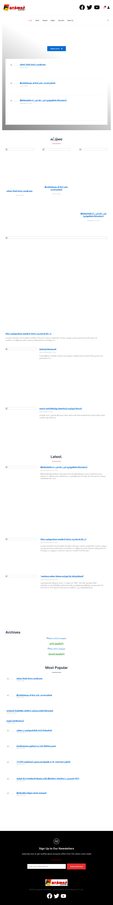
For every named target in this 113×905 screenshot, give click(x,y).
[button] (108, 20)
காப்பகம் (61, 20)
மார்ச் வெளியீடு (56, 643)
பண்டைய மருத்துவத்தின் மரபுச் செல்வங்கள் (34, 730)
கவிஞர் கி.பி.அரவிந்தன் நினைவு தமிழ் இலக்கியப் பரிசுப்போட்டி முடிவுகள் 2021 (48, 778)
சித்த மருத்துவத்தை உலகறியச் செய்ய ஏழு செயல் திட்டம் (28, 333)
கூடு (30, 20)
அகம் (37, 20)
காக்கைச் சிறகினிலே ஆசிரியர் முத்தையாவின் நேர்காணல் (30, 711)
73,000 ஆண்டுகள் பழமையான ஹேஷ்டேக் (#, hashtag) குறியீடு (43, 762)
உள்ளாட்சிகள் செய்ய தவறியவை (33, 64)
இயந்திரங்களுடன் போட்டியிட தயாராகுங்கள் (37, 83)
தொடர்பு (70, 20)
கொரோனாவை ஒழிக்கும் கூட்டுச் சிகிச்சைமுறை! (36, 746)
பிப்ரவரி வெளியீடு (56, 654)
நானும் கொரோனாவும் (15, 721)
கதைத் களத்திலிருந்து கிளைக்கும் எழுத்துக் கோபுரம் (60, 408)
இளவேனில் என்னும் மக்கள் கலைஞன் (31, 793)
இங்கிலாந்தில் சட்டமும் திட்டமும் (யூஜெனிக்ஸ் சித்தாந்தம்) (43, 100)
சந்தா (53, 20)
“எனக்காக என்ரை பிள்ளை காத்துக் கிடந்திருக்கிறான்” (62, 576)
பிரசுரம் (44, 20)
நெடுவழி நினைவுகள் (47, 349)
